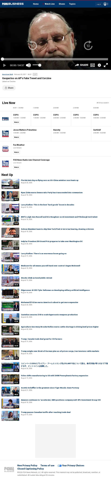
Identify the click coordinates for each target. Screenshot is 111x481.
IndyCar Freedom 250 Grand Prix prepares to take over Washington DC (52, 241)
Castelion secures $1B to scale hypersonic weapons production (49, 315)
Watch (16, 122)
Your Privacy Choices (73, 465)
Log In (99, 4)
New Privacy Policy (27, 465)
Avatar (105, 4)
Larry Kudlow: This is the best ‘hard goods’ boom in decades (47, 205)
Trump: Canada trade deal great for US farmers (41, 339)
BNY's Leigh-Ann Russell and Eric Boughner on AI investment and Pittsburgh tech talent (59, 217)
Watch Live (50, 4)
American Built (7, 74)
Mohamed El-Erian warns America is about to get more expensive (49, 302)
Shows (62, 4)
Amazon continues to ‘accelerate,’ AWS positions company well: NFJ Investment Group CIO (61, 400)
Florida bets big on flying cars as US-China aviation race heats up (49, 180)
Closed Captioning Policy (30, 468)
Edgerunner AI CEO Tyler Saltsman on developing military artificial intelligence (55, 290)
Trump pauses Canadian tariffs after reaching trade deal (46, 412)
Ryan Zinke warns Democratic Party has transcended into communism (51, 193)
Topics (72, 4)
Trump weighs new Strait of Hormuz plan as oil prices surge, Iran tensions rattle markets (60, 351)
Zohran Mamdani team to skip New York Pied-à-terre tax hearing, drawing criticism (57, 229)
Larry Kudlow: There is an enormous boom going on (43, 254)
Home (36, 4)
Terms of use (47, 465)
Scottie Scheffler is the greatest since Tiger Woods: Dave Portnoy (50, 388)
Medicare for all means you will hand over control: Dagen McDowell (50, 266)
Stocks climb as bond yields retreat (36, 278)
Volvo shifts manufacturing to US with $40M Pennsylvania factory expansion (54, 376)
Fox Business (13, 4)
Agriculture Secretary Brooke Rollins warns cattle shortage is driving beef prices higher (60, 327)
